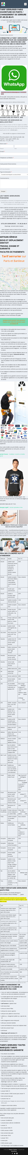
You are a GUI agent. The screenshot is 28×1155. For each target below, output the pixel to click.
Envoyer (3, 191)
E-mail (2, 151)
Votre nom (3, 144)
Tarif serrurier (11, 256)
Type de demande (6, 172)
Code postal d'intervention (8, 164)
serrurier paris (13, 130)
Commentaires (4, 178)
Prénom (2, 148)
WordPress (14, 1151)
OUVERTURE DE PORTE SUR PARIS (9, 48)
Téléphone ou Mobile (7, 158)
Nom (16, 148)
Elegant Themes (13, 1149)
